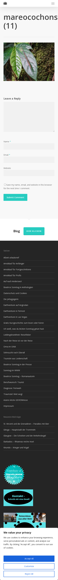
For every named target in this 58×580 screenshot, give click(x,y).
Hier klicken (34, 231)
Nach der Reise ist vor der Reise (18, 340)
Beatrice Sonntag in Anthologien (18, 287)
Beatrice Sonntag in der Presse (18, 364)
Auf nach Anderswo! (13, 281)
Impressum (9, 406)
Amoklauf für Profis (12, 275)
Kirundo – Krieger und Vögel (16, 447)
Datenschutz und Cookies (15, 293)
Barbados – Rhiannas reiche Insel (19, 441)
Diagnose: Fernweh (12, 388)
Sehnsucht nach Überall (14, 352)
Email (7, 154)
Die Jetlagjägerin (11, 299)
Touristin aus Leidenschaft (16, 358)
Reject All (29, 574)
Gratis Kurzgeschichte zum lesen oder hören (24, 323)
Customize (29, 566)
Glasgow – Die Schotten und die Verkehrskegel (25, 435)
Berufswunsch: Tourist (14, 382)
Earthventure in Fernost (14, 311)
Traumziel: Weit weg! (13, 394)
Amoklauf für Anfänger (14, 263)
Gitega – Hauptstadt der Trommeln (19, 429)
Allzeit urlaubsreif (11, 257)
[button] (52, 3)
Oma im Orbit (10, 346)
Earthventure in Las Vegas (15, 317)
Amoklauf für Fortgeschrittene (17, 269)
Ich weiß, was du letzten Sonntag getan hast (24, 328)
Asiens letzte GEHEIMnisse (16, 400)
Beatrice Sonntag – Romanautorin (19, 376)
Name (7, 141)
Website (7, 168)
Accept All (29, 558)
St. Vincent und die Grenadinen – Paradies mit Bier (26, 423)
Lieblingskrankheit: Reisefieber (17, 334)
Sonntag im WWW (12, 370)
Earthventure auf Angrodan (16, 305)
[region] (29, 554)
